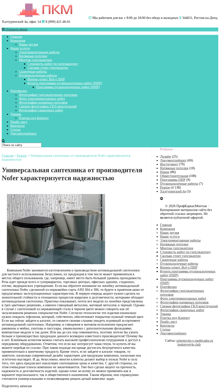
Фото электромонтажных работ (42, 98)
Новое (164, 172)
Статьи (15, 129)
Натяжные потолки (33, 56)
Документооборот (23, 133)
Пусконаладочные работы (38, 75)
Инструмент (169, 164)
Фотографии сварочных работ (41, 110)
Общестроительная (174, 176)
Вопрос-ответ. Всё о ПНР (46, 79)
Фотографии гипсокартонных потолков (48, 95)
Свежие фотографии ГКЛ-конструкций (48, 106)
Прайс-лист (18, 122)
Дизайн (165, 156)
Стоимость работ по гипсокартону (53, 64)
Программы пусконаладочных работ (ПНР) (68, 87)
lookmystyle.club (189, 344)
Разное (22, 155)
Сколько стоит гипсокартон (48, 67)
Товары (15, 114)
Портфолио (18, 91)
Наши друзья (28, 44)
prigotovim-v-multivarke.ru (194, 340)
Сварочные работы (33, 71)
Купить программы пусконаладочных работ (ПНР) (65, 83)
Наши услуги (20, 48)
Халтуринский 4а (173, 191)
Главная (16, 36)
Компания (17, 40)
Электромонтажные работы (39, 52)
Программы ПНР (172, 180)
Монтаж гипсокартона (35, 60)
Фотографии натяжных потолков (43, 102)
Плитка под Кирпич (34, 118)
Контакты (17, 126)
